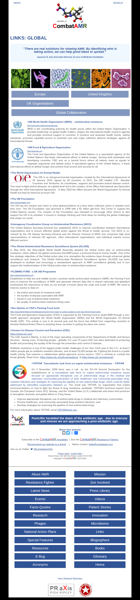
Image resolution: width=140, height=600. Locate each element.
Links (100, 532)
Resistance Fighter (40, 482)
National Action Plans (40, 532)
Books (100, 548)
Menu (17, 3)
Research (40, 515)
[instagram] (72, 432)
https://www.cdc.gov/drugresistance (59, 357)
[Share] (76, 432)
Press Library (100, 491)
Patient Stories (100, 507)
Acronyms (40, 564)
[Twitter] (68, 432)
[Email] (64, 432)
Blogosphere (99, 540)
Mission (100, 474)
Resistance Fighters (99, 439)
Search (118, 3)
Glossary (100, 556)
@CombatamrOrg (43, 449)
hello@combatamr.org (101, 444)
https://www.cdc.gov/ (21, 334)
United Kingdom (100, 94)
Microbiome (100, 523)
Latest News (40, 491)
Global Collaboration (71, 112)
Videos (100, 499)
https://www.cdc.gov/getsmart (97, 357)
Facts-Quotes (40, 507)
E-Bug (40, 556)
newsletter (54, 439)
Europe (40, 94)
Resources (40, 548)
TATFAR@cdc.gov (67, 410)
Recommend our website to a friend (46, 444)
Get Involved (100, 482)
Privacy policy (63, 453)
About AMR (40, 474)
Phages (40, 523)
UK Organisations (40, 103)
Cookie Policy (76, 453)
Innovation (100, 515)
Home (99, 564)
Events (40, 499)
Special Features (40, 540)
